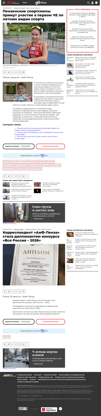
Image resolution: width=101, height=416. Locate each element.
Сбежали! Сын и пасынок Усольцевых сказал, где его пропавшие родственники (86, 267)
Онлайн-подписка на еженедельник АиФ (71, 375)
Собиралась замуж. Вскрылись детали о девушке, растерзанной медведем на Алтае (85, 85)
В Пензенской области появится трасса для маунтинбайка (21, 190)
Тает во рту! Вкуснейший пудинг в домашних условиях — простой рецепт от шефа (85, 260)
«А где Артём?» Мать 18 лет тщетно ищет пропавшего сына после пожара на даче (86, 247)
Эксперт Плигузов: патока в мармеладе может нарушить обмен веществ (82, 22)
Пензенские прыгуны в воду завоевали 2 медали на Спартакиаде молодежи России (21, 184)
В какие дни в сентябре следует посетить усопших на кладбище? (82, 46)
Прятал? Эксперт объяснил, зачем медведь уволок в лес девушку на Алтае (85, 240)
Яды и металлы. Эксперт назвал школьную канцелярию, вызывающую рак (85, 65)
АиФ (4, 286)
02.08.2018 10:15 (7, 8)
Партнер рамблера (34, 408)
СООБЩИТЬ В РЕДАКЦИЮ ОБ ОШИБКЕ (28, 382)
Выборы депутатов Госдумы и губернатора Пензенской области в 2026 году (62, 379)
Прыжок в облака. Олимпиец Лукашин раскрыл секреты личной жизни (82, 38)
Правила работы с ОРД (46, 377)
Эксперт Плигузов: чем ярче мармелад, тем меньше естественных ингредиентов (82, 30)
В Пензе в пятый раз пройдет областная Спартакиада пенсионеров (51, 184)
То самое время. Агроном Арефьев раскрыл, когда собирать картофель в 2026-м (82, 14)
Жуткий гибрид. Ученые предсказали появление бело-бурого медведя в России (86, 254)
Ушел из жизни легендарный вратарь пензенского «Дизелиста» (53, 190)
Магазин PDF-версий (50, 375)
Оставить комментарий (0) (50, 146)
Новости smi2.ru (9, 223)
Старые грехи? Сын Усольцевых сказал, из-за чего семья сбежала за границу (86, 91)
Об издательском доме (24, 375)
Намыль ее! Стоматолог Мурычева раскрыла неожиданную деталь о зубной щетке (85, 59)
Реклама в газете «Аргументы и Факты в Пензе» (70, 377)
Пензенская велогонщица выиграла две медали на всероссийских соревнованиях (37, 129)
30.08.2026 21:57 (7, 229)
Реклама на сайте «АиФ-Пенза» (26, 377)
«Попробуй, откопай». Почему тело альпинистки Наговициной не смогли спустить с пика (86, 72)
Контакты (33, 379)
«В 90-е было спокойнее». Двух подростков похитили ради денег (85, 77)
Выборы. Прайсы (22, 379)
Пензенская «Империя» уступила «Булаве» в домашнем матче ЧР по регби (21, 197)
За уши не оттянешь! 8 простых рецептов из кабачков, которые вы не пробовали (86, 234)
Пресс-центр (38, 375)
